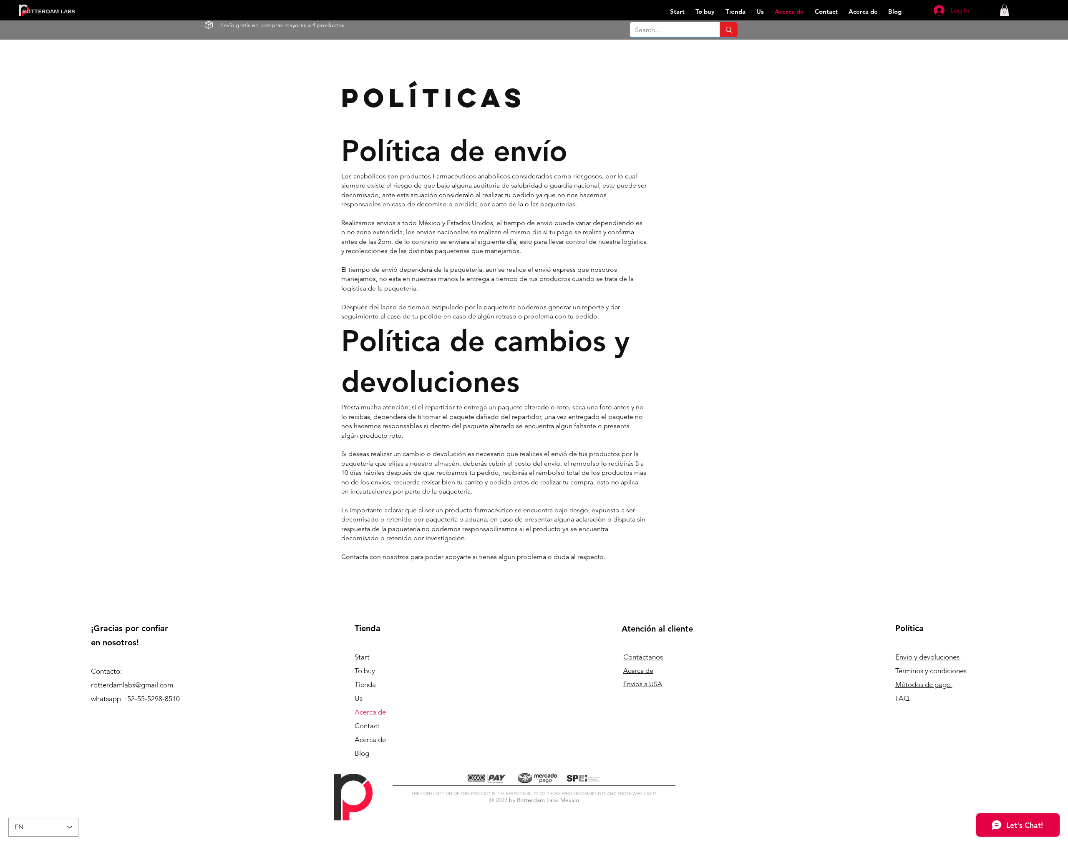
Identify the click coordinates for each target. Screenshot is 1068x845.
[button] (1004, 10)
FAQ (902, 698)
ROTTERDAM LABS (48, 11)
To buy (365, 671)
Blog (362, 753)
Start (362, 657)
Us (359, 698)
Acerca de (370, 712)
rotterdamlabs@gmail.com (132, 685)
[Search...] (729, 29)
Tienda (365, 684)
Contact (367, 726)
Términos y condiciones (931, 671)
